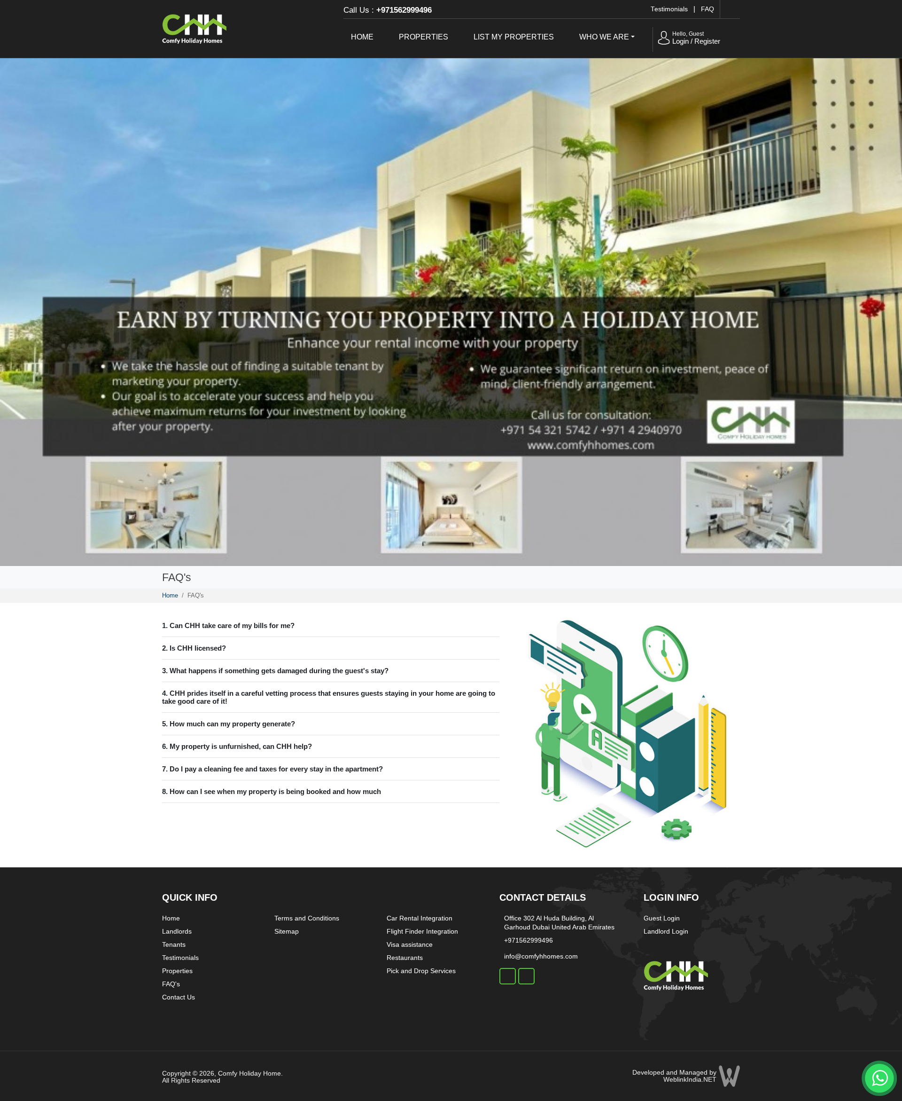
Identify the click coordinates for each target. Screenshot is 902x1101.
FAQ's (171, 984)
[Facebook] (507, 976)
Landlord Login (666, 931)
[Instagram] (526, 976)
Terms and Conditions (306, 918)
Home (362, 37)
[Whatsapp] (878, 1077)
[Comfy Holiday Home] (194, 27)
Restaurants (405, 957)
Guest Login (662, 918)
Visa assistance (410, 944)
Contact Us (178, 997)
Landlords (177, 931)
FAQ (707, 9)
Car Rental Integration (419, 918)
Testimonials (669, 9)
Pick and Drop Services (421, 971)
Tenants (174, 944)
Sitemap (286, 931)
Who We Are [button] (604, 37)
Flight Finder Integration (422, 931)
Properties (423, 37)
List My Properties (514, 37)
